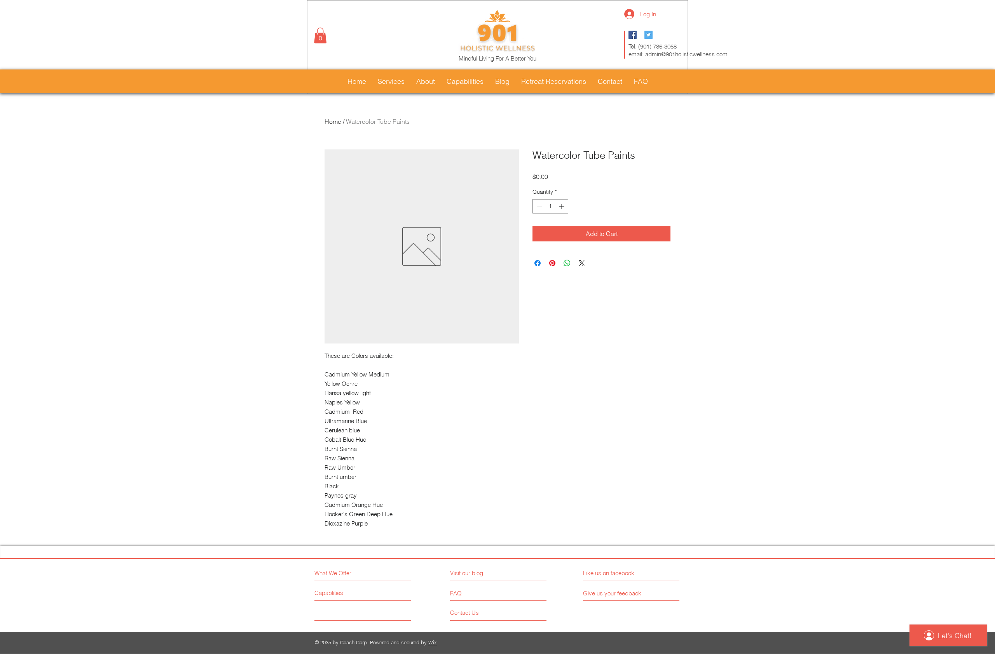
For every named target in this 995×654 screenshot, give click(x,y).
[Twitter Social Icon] (648, 35)
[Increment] (562, 206)
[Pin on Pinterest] (552, 263)
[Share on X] (582, 263)
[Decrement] (538, 206)
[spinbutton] (550, 206)
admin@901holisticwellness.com (686, 54)
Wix (432, 642)
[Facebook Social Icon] (632, 35)
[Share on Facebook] (537, 263)
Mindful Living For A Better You (497, 58)
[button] (320, 35)
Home (333, 121)
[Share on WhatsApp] (567, 263)
